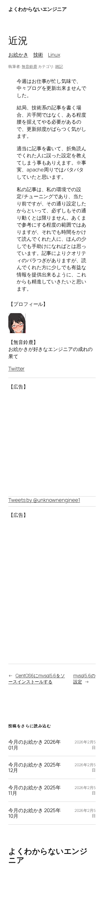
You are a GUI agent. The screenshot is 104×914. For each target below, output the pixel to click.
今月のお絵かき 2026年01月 (34, 744)
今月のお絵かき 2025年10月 (34, 813)
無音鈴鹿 (29, 66)
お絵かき (18, 54)
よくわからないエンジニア (37, 9)
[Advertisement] (52, 443)
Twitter (16, 368)
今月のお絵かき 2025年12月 (34, 767)
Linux (54, 54)
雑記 (59, 66)
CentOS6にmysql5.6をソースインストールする (36, 678)
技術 (38, 54)
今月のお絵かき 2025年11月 (34, 790)
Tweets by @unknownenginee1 (44, 500)
